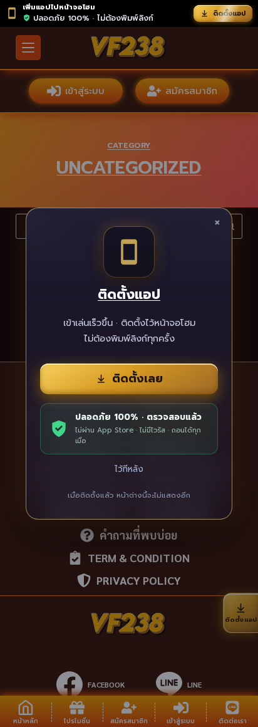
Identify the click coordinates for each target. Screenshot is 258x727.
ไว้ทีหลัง (129, 469)
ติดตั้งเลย (137, 378)
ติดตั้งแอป (229, 13)
